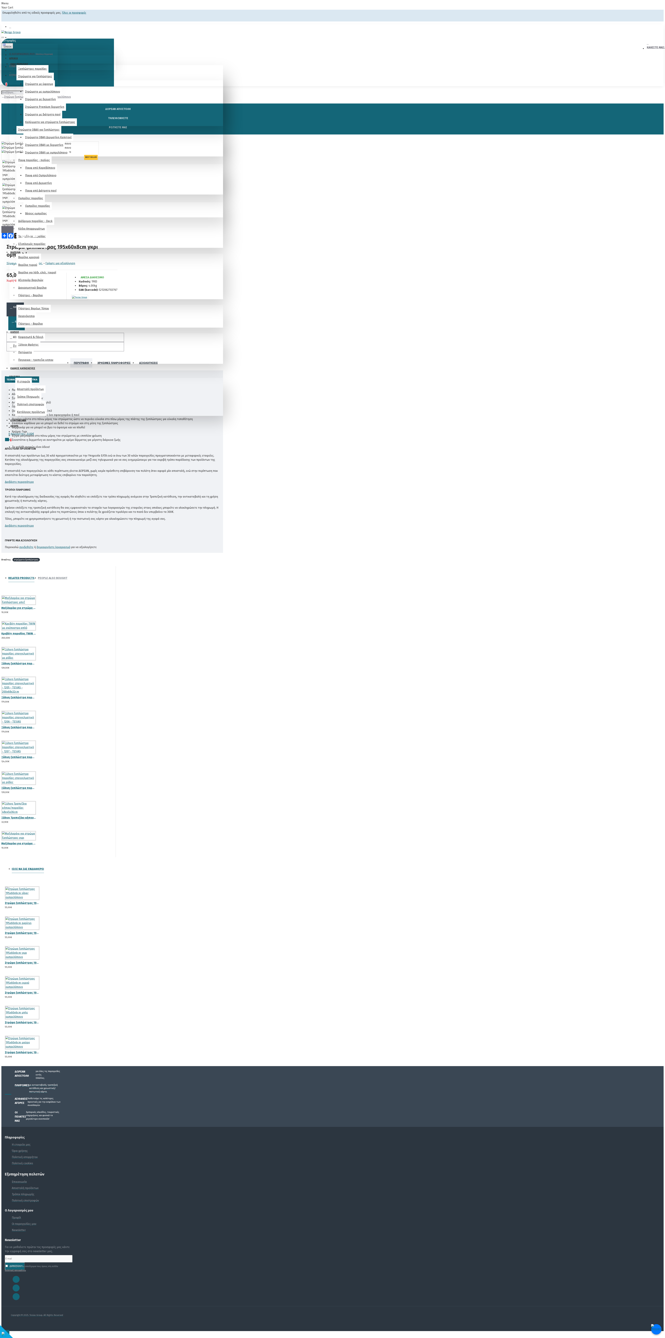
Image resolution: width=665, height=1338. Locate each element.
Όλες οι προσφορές (74, 12)
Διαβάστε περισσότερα (19, 482)
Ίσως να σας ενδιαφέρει (28, 869)
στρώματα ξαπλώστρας (26, 559)
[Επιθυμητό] (6, 610)
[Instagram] (16, 1288)
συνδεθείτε (26, 547)
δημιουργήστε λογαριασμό (53, 547)
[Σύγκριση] (19, 610)
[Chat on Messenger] (656, 1329)
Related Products (21, 578)
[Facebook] (16, 1279)
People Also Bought (52, 578)
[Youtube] (16, 1296)
